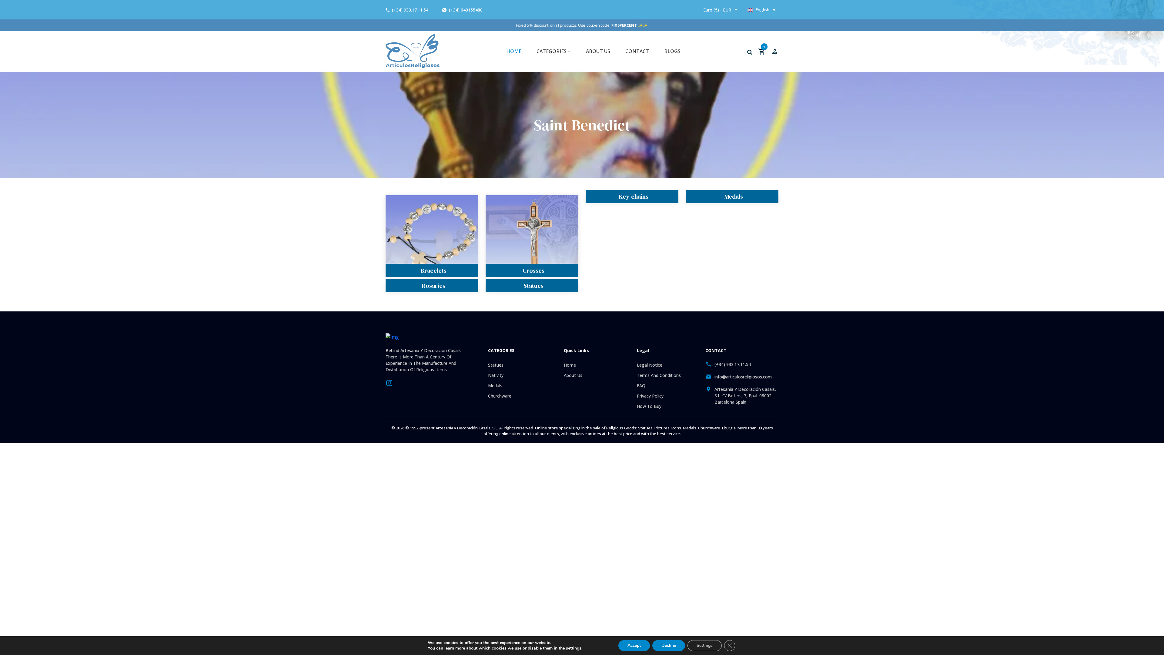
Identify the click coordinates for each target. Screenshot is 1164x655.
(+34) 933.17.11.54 (410, 10)
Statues (533, 285)
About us (598, 51)
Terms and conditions (659, 375)
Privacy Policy (650, 396)
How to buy (649, 406)
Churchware (499, 396)
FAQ (641, 385)
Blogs (672, 51)
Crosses (533, 270)
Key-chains (633, 196)
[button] (749, 52)
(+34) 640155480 (465, 10)
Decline (668, 645)
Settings (705, 645)
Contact (637, 51)
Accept (634, 645)
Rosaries (433, 285)
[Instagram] (389, 382)
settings (573, 648)
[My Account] (774, 51)
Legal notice (649, 365)
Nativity (495, 375)
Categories (552, 51)
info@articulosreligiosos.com (743, 377)
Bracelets (434, 270)
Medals (733, 196)
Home (513, 51)
